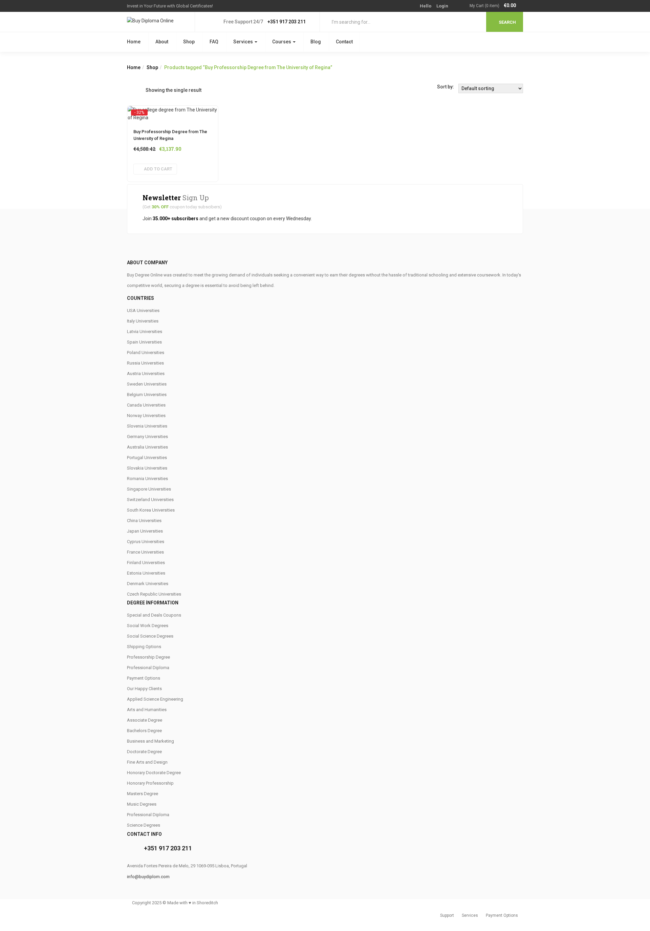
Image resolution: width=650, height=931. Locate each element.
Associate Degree (144, 720)
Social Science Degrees (150, 636)
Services (243, 41)
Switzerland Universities (150, 499)
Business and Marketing (150, 741)
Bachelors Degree (144, 730)
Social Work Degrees (147, 625)
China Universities (144, 520)
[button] (496, 6)
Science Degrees (143, 825)
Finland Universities (146, 562)
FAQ (214, 41)
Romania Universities (147, 478)
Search (507, 22)
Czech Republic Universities (154, 594)
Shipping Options (144, 646)
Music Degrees (141, 804)
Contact (344, 41)
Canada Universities (146, 405)
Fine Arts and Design (147, 762)
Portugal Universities (147, 457)
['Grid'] (130, 90)
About (161, 41)
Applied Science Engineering (155, 699)
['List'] (140, 90)
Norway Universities (146, 415)
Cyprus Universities (145, 541)
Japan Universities (145, 531)
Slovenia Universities (147, 426)
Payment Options (143, 678)
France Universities (145, 552)
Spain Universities (144, 342)
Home (133, 41)
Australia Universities (147, 447)
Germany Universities (147, 436)
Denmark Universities (147, 583)
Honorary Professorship (150, 783)
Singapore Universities (149, 489)
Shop (189, 41)
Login (442, 5)
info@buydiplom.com (148, 876)
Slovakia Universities (147, 468)
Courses (282, 41)
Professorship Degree (148, 657)
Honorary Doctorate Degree (154, 772)
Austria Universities (146, 373)
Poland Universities (145, 352)
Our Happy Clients (144, 688)
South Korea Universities (151, 510)
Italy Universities (142, 321)
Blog (315, 41)
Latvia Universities (144, 331)
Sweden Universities (147, 384)
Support (447, 915)
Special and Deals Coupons (154, 615)
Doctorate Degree (144, 751)
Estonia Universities (146, 573)
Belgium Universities (147, 394)
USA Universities (143, 310)
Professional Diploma (148, 667)
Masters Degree (142, 793)
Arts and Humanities (147, 709)
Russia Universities (145, 363)
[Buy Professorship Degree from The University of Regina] (173, 112)
